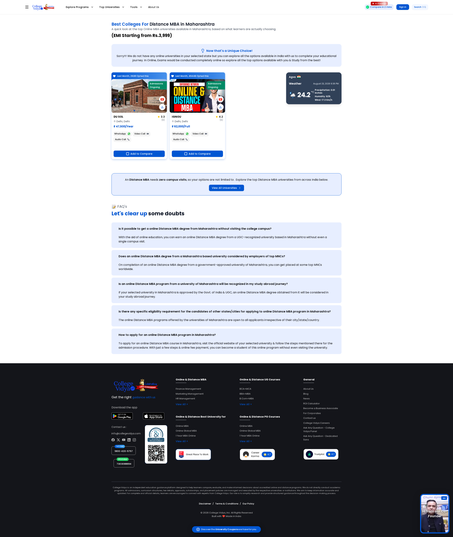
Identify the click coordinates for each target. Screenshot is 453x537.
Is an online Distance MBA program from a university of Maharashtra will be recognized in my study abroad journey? (203, 284)
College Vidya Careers (316, 423)
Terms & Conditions (226, 503)
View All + (182, 404)
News (306, 398)
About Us (153, 7)
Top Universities (109, 7)
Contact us (309, 418)
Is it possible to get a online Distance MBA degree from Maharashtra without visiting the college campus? (195, 229)
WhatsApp (120, 133)
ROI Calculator (311, 403)
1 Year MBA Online (186, 435)
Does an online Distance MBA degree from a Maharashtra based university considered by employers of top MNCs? (202, 256)
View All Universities (224, 188)
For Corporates (312, 413)
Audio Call (120, 139)
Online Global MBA (186, 430)
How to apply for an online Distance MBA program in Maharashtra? (167, 335)
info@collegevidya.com (126, 433)
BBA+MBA (245, 393)
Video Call (139, 133)
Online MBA (182, 426)
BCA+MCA (245, 388)
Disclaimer (205, 503)
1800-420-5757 (123, 451)
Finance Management (188, 388)
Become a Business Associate (320, 408)
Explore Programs (77, 7)
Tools (133, 7)
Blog (305, 393)
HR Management (185, 398)
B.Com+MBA (247, 398)
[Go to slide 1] (134, 110)
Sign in (402, 6)
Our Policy (248, 503)
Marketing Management (189, 393)
